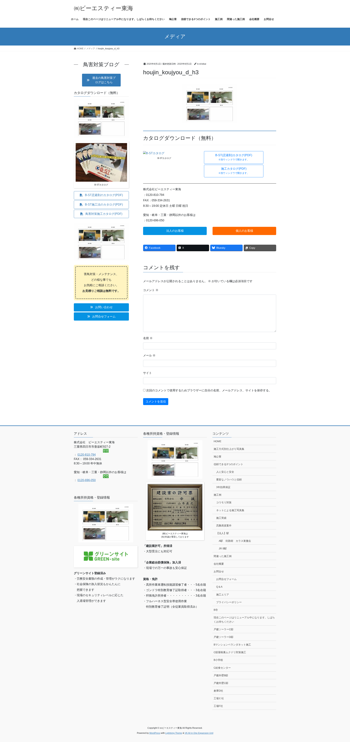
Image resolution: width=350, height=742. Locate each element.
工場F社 (218, 705)
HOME (217, 441)
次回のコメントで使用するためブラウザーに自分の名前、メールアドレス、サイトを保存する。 (209, 390)
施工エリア (222, 594)
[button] (233, 157)
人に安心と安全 (225, 471)
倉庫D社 (218, 690)
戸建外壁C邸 (221, 683)
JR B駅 (223, 548)
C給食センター (222, 667)
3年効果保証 (223, 487)
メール (149, 355)
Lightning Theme (173, 733)
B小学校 (218, 659)
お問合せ (219, 571)
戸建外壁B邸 (221, 675)
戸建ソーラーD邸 (223, 637)
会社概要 (219, 563)
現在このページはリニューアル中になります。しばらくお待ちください (244, 619)
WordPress (154, 733)
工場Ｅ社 (219, 698)
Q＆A (219, 586)
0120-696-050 (86, 480)
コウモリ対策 (224, 502)
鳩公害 (217, 456)
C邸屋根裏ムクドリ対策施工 (230, 652)
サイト (147, 372)
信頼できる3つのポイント (228, 464)
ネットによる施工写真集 (230, 510)
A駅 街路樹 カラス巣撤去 (235, 540)
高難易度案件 (224, 525)
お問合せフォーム (226, 579)
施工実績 (221, 517)
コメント (150, 290)
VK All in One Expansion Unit (199, 733)
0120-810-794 (86, 454)
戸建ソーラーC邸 (223, 629)
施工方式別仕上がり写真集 (229, 448)
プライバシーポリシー (229, 602)
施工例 (217, 494)
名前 (148, 338)
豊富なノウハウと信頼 (229, 479)
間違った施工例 (223, 556)
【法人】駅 (222, 533)
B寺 (216, 609)
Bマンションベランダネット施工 (232, 644)
